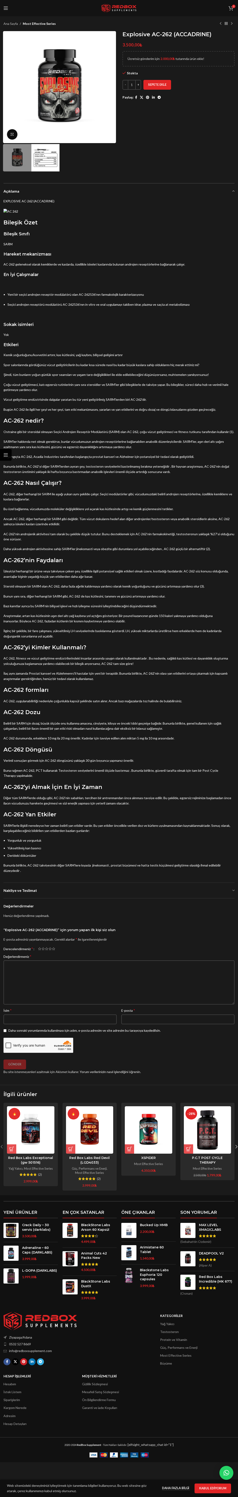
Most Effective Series (39, 24)
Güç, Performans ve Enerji (89, 1168)
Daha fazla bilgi (176, 1488)
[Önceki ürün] (220, 23)
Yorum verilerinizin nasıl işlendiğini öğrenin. (110, 1072)
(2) (40, 1174)
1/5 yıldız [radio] (39, 948)
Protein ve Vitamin (173, 1340)
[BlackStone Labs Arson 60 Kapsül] (70, 1233)
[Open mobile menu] (5, 8)
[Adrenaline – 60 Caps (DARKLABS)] (11, 1253)
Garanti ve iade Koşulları (99, 1408)
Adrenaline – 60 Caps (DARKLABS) (37, 1250)
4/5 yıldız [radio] (50, 948)
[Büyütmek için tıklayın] (12, 134)
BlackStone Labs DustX (95, 1283)
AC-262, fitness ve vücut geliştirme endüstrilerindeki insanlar (47, 658)
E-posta (128, 1010)
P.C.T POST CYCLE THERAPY (207, 1160)
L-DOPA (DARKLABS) (39, 1270)
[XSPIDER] (148, 1130)
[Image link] (40, 1321)
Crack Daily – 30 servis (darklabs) (36, 1227)
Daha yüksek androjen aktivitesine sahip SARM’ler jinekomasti (48, 549)
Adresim (9, 1416)
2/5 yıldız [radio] (43, 948)
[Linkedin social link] (153, 97)
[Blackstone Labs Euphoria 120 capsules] (128, 1278)
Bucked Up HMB (154, 1225)
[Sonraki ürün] (232, 23)
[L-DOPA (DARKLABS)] (11, 1276)
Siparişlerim (11, 1400)
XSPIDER (148, 1158)
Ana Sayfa (10, 24)
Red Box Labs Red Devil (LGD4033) (89, 1160)
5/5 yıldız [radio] (53, 948)
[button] (8, 87)
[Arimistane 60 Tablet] (128, 1253)
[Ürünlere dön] (226, 23)
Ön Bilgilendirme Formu (99, 1400)
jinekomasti (100, 865)
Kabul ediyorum (212, 1488)
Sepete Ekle (157, 84)
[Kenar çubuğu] (6, 455)
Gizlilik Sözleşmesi (95, 1384)
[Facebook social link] (136, 97)
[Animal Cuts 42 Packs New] (70, 1261)
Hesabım (9, 1384)
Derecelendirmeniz (18, 949)
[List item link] (51, 1344)
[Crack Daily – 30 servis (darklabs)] (11, 1230)
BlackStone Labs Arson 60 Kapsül (95, 1227)
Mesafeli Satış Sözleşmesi (100, 1392)
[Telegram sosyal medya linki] (159, 97)
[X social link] (142, 97)
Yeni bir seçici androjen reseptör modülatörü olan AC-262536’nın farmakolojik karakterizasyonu (75, 294)
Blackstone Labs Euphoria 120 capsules (154, 1274)
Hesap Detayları (14, 1424)
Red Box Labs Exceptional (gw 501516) (30, 1160)
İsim (7, 1010)
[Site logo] (119, 8)
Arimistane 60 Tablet (152, 1249)
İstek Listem (12, 1392)
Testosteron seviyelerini (76, 770)
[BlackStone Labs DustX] (70, 1289)
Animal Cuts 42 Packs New (94, 1255)
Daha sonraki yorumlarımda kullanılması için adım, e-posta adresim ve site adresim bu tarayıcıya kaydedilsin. (84, 1030)
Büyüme (166, 1363)
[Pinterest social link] (148, 97)
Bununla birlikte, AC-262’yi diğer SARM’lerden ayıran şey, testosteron (53, 466)
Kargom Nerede (14, 1408)
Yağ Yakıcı (16, 1168)
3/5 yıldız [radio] (46, 948)
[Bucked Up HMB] (128, 1230)
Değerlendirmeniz (17, 956)
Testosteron (169, 1332)
